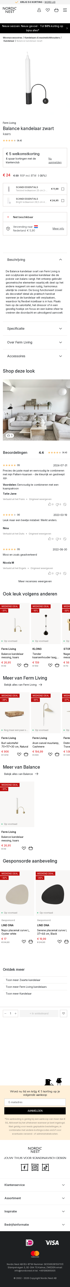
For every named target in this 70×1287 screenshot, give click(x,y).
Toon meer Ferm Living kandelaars (26, 986)
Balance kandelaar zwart (29, 41)
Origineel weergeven (40, 499)
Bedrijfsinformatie (16, 1224)
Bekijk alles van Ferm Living (20, 684)
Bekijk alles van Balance (18, 773)
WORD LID (50, 2)
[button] (12, 140)
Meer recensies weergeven (35, 581)
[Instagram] (35, 1167)
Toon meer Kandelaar (19, 993)
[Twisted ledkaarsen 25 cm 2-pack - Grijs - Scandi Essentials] (9, 189)
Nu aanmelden (55, 160)
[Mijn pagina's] (39, 10)
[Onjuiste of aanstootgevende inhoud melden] (64, 504)
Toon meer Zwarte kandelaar (23, 979)
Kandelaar (9, 41)
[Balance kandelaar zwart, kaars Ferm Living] (35, 80)
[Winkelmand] (56, 10)
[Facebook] (24, 1167)
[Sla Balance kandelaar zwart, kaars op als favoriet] (63, 1013)
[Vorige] (6, 80)
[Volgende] (63, 80)
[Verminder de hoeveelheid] (5, 1013)
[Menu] (65, 10)
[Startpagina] (10, 10)
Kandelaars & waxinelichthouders (42, 37)
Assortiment (12, 1198)
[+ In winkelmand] (26, 665)
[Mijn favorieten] (47, 10)
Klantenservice (14, 1185)
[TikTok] (45, 1167)
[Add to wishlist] (19, 665)
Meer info (58, 228)
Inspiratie (10, 1211)
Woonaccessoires (12, 37)
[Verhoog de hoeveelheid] (15, 1013)
